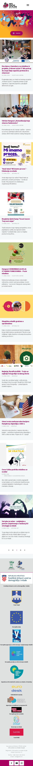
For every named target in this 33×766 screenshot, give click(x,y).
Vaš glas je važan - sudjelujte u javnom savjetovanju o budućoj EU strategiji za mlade (15, 523)
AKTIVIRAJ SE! (15, 173)
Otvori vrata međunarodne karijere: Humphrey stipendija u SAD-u (15, 423)
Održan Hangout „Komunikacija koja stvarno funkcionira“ (16, 122)
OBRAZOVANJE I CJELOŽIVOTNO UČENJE (14, 475)
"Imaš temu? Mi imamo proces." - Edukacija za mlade (14, 170)
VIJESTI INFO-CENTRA (17, 75)
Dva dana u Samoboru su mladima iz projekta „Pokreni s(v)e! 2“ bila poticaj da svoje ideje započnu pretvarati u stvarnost (16, 69)
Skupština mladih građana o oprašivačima (13, 322)
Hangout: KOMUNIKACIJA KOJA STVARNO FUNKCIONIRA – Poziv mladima (14, 271)
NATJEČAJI (15, 376)
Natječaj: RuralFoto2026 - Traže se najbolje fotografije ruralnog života (15, 372)
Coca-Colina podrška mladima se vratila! (14, 471)
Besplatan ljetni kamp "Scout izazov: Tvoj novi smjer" (16, 220)
